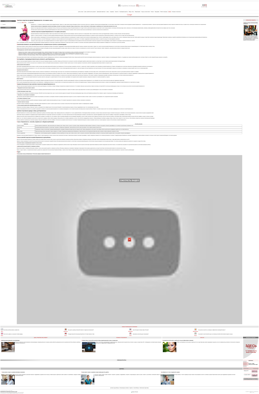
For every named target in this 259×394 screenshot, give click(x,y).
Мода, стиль (131, 11)
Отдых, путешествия (145, 11)
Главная (4, 24)
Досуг (108, 11)
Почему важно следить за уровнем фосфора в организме (13, 372)
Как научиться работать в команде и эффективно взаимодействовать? (211, 329)
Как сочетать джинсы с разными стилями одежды (13, 334)
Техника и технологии (176, 11)
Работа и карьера (163, 11)
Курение (131, 387)
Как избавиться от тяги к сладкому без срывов (170, 372)
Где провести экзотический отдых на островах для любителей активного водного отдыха (215, 334)
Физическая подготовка (144, 387)
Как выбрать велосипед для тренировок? (141, 334)
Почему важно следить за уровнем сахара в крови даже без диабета (95, 372)
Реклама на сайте (14, 391)
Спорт (169, 11)
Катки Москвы (136, 387)
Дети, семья (80, 11)
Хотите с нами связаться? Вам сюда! (253, 364)
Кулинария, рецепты (124, 11)
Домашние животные (101, 11)
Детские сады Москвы (114, 387)
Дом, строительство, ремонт (90, 11)
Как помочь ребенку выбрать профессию (11, 329)
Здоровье (112, 11)
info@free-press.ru (9, 6)
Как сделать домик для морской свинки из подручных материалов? (81, 329)
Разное (152, 11)
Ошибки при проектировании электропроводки (10, 340)
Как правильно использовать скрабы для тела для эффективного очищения (177, 340)
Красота (116, 11)
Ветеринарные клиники (124, 387)
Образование (137, 11)
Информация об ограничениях (5, 391)
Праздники (157, 11)
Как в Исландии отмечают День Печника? (141, 329)
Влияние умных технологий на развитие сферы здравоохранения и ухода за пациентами (100, 340)
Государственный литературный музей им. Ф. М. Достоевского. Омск (81, 334)
